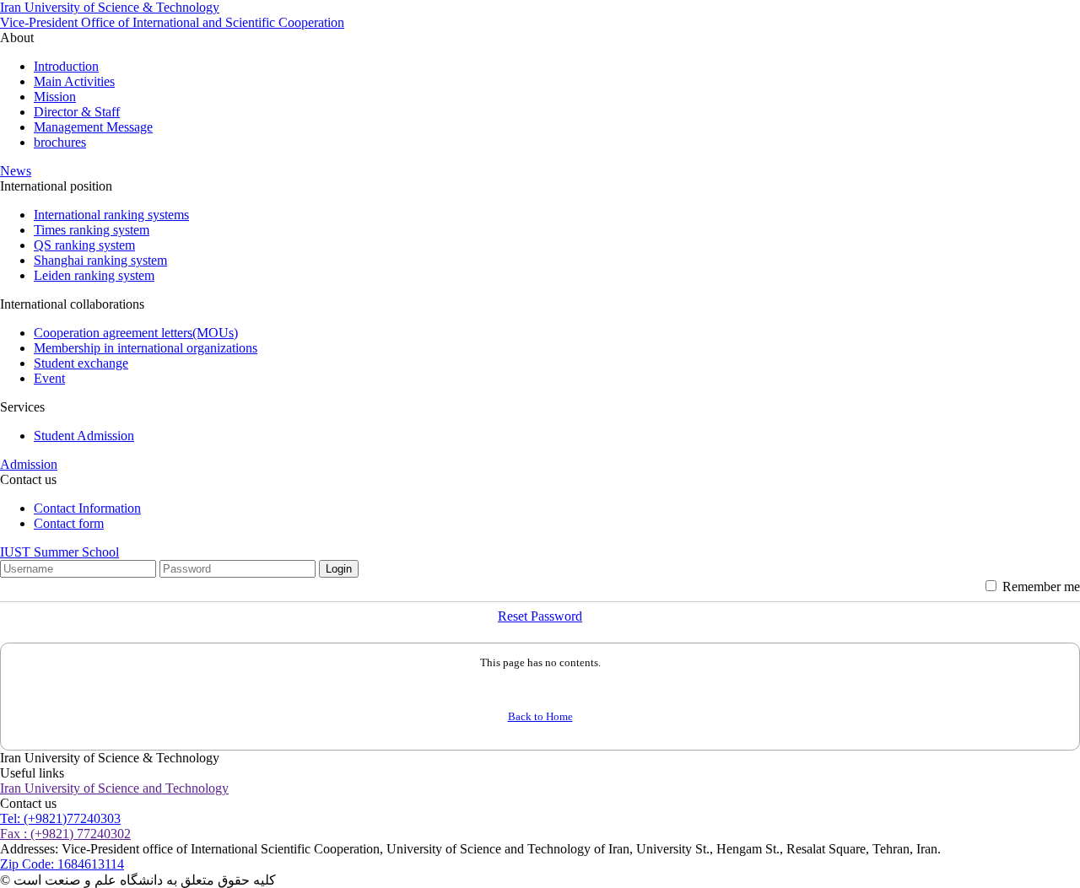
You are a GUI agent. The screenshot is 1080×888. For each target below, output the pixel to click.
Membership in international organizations (145, 348)
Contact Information (87, 508)
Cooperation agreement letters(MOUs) (136, 333)
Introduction (66, 66)
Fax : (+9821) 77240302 (65, 833)
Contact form (69, 523)
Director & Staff (77, 112)
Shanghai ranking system (100, 260)
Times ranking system (91, 230)
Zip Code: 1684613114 (62, 864)
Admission (28, 464)
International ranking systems (111, 214)
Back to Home (540, 716)
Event (49, 378)
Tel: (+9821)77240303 (60, 818)
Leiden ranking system (94, 275)
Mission (55, 96)
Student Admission (84, 435)
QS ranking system (84, 245)
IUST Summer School (59, 552)
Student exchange (81, 363)
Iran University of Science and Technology (114, 788)
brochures (60, 142)
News (15, 171)
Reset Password (540, 616)
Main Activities (74, 81)
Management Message (93, 127)
